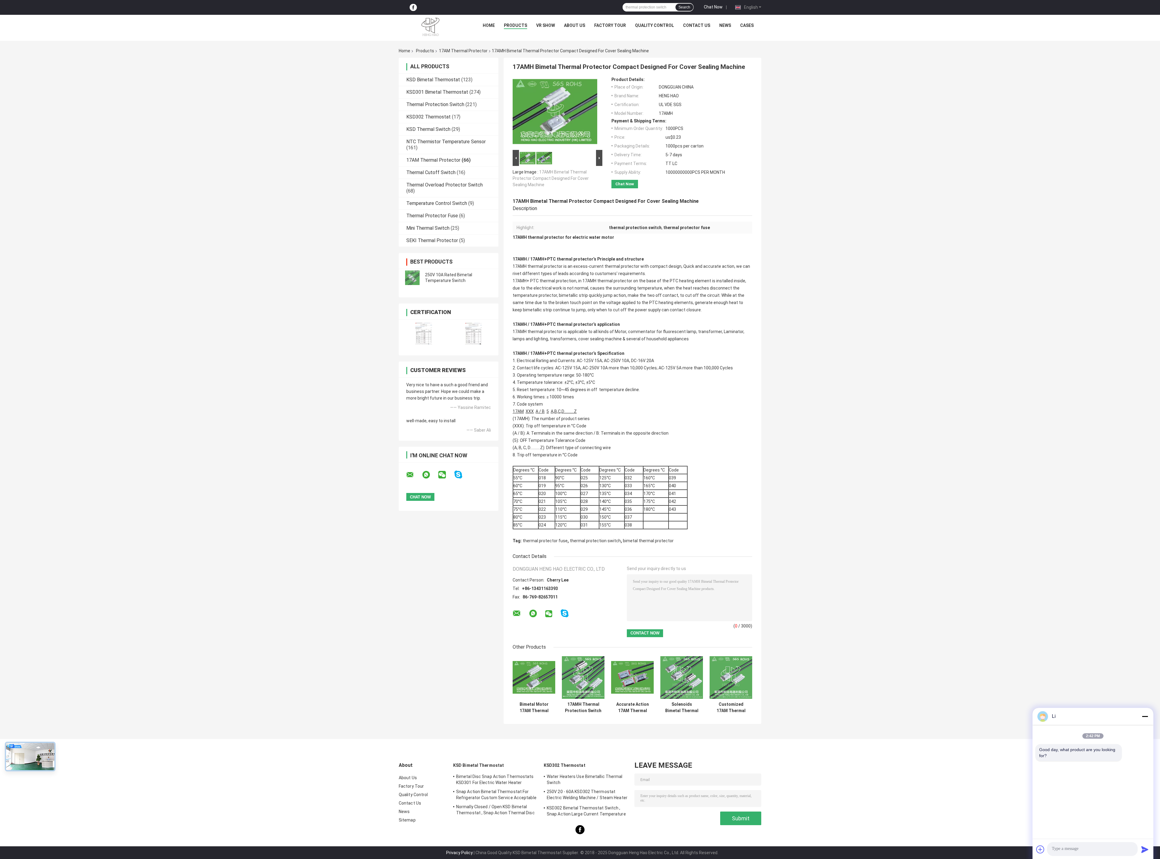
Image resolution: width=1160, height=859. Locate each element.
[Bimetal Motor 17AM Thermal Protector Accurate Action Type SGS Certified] (534, 677)
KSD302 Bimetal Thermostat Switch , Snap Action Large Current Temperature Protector (586, 812)
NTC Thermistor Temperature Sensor (446, 141)
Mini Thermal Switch (428, 228)
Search (684, 7)
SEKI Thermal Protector (432, 240)
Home (489, 25)
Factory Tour (610, 25)
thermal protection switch (595, 540)
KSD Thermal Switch (428, 129)
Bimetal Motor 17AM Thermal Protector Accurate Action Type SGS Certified (534, 707)
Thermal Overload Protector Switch (444, 185)
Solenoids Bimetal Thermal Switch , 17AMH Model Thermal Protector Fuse (681, 707)
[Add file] (1040, 849)
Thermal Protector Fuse (432, 216)
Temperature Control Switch (436, 203)
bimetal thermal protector (648, 540)
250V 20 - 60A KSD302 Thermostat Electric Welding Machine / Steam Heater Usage (587, 795)
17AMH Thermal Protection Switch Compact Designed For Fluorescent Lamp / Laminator (583, 707)
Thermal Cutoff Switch (431, 172)
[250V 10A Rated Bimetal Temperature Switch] (412, 278)
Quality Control (654, 25)
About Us (574, 25)
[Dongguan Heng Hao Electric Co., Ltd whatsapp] (429, 475)
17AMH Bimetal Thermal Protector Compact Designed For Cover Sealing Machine (551, 178)
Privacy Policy (459, 852)
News (725, 25)
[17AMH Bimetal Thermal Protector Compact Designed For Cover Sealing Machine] (555, 112)
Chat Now (713, 7)
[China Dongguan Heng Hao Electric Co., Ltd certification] (424, 334)
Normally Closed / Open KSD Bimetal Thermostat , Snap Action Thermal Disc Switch (495, 810)
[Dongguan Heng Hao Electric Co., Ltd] (430, 27)
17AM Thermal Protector (463, 50)
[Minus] (1145, 716)
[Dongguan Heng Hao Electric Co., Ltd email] (413, 475)
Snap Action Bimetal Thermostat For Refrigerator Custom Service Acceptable (496, 794)
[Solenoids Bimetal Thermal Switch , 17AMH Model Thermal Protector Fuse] (681, 677)
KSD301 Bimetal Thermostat (437, 92)
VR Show (545, 25)
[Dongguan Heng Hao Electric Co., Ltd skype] (462, 475)
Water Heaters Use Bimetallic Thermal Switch (585, 779)
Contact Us (696, 25)
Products (515, 25)
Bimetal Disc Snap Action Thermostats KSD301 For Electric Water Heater (495, 779)
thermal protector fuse (545, 540)
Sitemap (407, 820)
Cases (747, 25)
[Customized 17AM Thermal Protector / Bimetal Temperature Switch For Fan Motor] (731, 677)
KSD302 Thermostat (428, 117)
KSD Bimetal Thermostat (433, 80)
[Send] (1145, 849)
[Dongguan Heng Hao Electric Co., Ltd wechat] (445, 475)
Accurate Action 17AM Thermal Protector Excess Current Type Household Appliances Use (632, 707)
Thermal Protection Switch (435, 104)
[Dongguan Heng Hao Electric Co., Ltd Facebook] (413, 7)
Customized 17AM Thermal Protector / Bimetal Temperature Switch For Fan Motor (731, 707)
